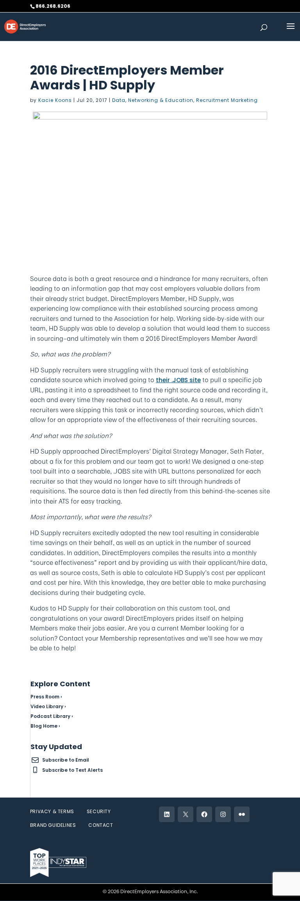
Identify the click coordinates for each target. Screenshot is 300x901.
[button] (290, 31)
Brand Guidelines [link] (53, 825)
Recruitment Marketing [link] (227, 100)
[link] (25, 26)
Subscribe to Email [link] (65, 760)
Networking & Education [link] (160, 100)
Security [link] (99, 811)
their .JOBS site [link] (178, 380)
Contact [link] (100, 825)
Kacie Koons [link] (55, 100)
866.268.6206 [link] (53, 6)
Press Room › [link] (46, 696)
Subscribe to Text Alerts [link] (72, 770)
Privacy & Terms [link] (52, 811)
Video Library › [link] (48, 706)
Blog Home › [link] (45, 726)
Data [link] (118, 100)
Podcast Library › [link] (51, 716)
